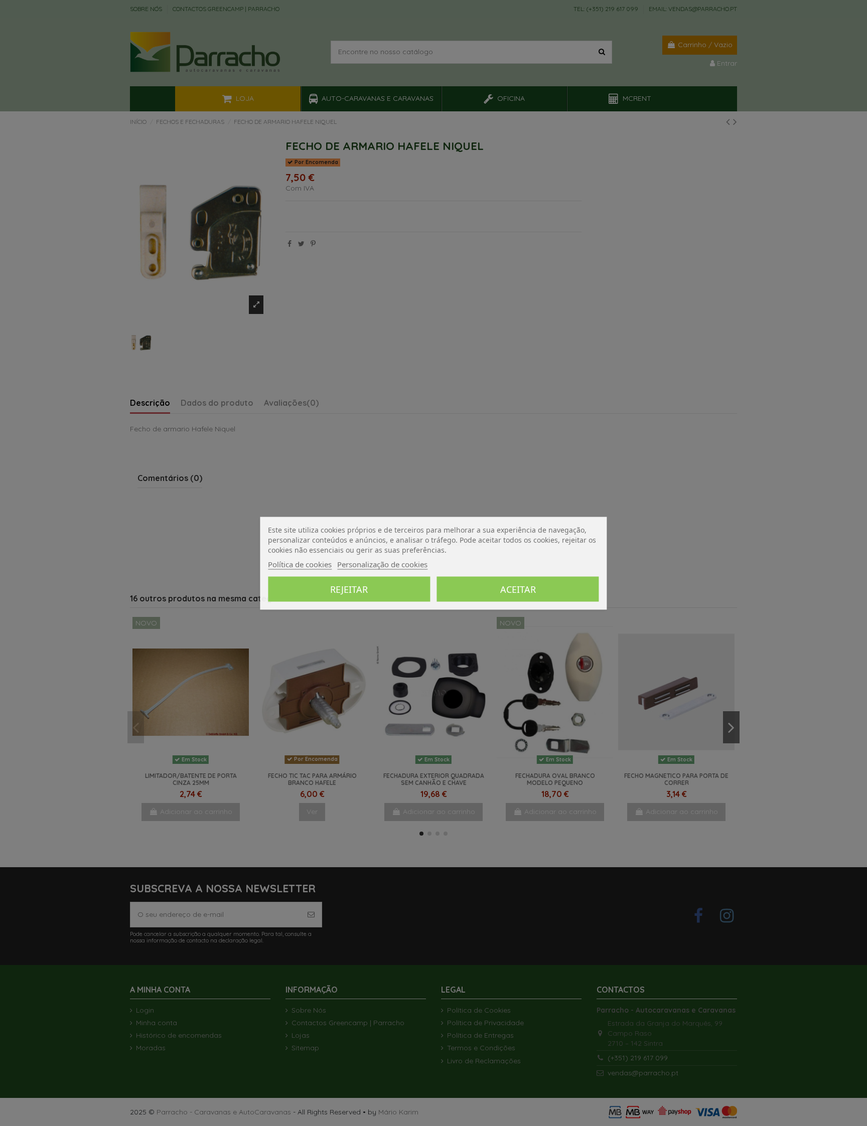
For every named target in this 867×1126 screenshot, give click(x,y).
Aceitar (518, 589)
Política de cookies (300, 564)
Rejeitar (349, 589)
